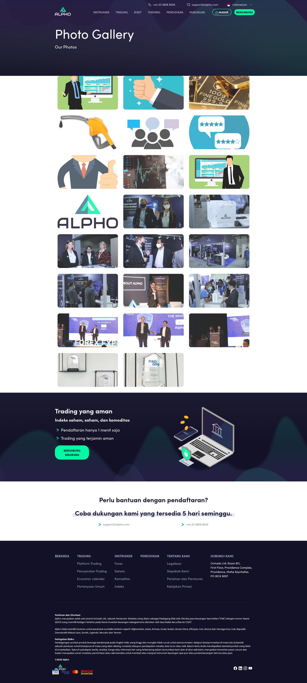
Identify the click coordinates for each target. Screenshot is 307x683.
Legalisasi (174, 563)
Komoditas (122, 579)
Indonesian (239, 4)
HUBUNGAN (197, 12)
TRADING (122, 12)
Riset (138, 12)
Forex (119, 563)
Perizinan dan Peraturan (185, 579)
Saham (120, 571)
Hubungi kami (222, 556)
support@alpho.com (205, 4)
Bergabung (244, 12)
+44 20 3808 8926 (164, 4)
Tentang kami (178, 556)
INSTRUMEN (101, 12)
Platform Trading (89, 563)
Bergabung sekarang (72, 452)
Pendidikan (174, 12)
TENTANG (154, 12)
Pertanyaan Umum (91, 586)
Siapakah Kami (178, 571)
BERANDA (62, 556)
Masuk (223, 12)
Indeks (119, 586)
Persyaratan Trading (92, 571)
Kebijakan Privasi (179, 586)
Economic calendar (91, 579)
